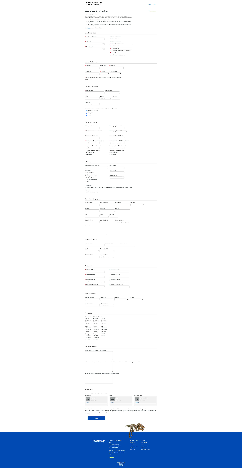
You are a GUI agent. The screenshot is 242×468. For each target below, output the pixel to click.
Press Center (132, 449)
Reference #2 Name (115, 269)
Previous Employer (91, 239)
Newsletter (89, 114)
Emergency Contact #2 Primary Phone (119, 140)
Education (88, 162)
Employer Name (88, 202)
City (87, 96)
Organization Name (89, 297)
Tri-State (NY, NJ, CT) (91, 152)
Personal (89, 115)
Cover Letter (88, 395)
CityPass (143, 440)
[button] (103, 43)
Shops (142, 444)
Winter (103, 333)
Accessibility (132, 444)
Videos (142, 447)
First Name (88, 65)
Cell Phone (88, 102)
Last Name (112, 65)
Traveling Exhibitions (145, 449)
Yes (87, 79)
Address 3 (117, 208)
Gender (102, 71)
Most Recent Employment (93, 199)
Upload (88, 402)
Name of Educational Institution (92, 165)
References (88, 266)
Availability (88, 313)
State (103, 96)
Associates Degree (90, 174)
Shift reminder (90, 112)
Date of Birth (113, 71)
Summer (104, 331)
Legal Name (88, 71)
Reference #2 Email (115, 274)
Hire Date (132, 202)
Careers (131, 447)
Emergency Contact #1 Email (91, 136)
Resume (111, 395)
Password (88, 41)
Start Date (116, 297)
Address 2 (102, 208)
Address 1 (87, 208)
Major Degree (113, 165)
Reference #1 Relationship (91, 284)
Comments (87, 226)
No (91, 79)
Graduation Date (113, 175)
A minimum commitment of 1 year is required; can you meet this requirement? (103, 77)
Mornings (88, 320)
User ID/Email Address (91, 36)
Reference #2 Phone (115, 279)
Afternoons (88, 322)
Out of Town (89, 154)
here (89, 28)
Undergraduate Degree (91, 176)
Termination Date (104, 249)
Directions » (112, 457)
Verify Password (89, 46)
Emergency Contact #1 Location (92, 150)
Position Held (118, 202)
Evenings (88, 323)
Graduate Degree (90, 177)
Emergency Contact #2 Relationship (118, 131)
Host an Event (144, 442)
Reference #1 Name (90, 269)
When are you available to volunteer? (93, 316)
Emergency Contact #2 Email (116, 136)
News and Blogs (144, 445)
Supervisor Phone (119, 220)
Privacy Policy (121, 464)
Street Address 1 (89, 90)
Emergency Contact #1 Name (92, 126)
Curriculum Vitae (138, 395)
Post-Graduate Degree (91, 179)
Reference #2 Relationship (116, 284)
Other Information (90, 346)
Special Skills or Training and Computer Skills (95, 350)
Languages (87, 189)
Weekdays (104, 329)
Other (87, 181)
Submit (96, 418)
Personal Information (91, 62)
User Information (90, 33)
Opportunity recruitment (92, 110)
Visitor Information (134, 445)
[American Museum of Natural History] (97, 3)
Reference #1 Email (90, 274)
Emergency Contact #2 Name (117, 126)
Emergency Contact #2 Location (117, 150)
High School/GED (90, 172)
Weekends (104, 327)
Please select (88, 170)
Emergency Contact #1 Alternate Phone (94, 145)
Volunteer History (90, 293)
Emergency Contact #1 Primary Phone (94, 140)
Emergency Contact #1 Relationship (93, 131)
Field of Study (113, 170)
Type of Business (104, 202)
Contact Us (132, 442)
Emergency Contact (91, 122)
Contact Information (91, 87)
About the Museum (134, 440)
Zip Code (114, 96)
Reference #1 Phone (90, 279)
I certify (88, 413)
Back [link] (152, 10)
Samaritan (123, 462)
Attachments (89, 389)
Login (154, 4)
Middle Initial (103, 65)
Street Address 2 (109, 90)
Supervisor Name (89, 220)
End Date (132, 297)
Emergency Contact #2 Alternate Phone (119, 145)
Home (149, 4)
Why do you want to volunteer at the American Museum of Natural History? (102, 373)
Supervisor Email (104, 220)
